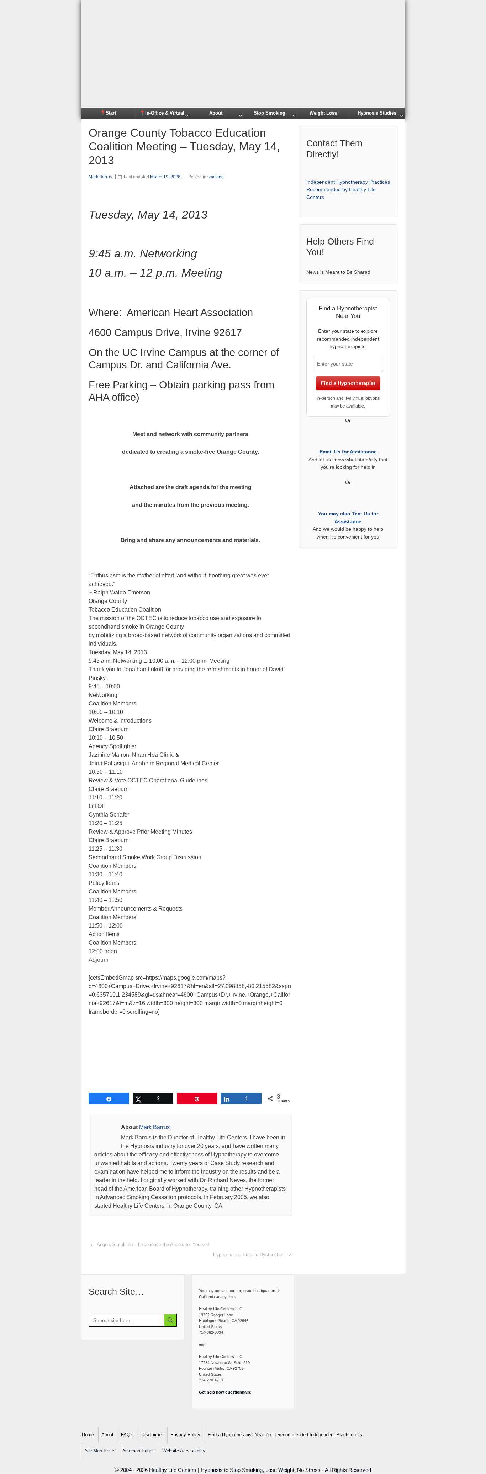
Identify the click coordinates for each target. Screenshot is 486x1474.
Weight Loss (323, 113)
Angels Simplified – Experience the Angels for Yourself (153, 1244)
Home (88, 1434)
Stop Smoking (269, 113)
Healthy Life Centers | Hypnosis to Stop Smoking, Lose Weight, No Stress (235, 1470)
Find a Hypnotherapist (348, 383)
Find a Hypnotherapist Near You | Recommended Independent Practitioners (285, 1434)
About (215, 113)
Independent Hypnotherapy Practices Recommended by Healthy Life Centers (348, 189)
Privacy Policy (185, 1434)
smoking (215, 176)
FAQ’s (127, 1434)
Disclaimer (152, 1434)
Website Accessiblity (183, 1450)
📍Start (108, 113)
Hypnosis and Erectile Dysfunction (248, 1254)
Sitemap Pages (139, 1450)
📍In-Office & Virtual (161, 113)
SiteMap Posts (100, 1450)
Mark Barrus (100, 176)
